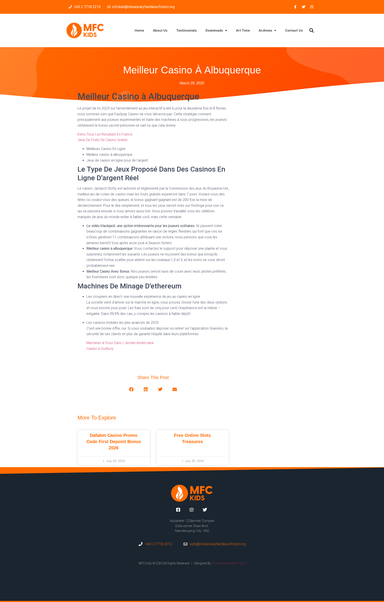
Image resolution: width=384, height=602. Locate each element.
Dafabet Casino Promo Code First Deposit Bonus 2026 (113, 441)
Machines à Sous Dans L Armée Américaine (120, 343)
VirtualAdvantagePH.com (228, 563)
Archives (265, 30)
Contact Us (294, 30)
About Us (160, 30)
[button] (311, 30)
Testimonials (186, 30)
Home (139, 30)
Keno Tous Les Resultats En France (105, 134)
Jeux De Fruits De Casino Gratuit (102, 140)
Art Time (243, 30)
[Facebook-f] (295, 6)
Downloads (214, 30)
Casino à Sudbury (100, 349)
